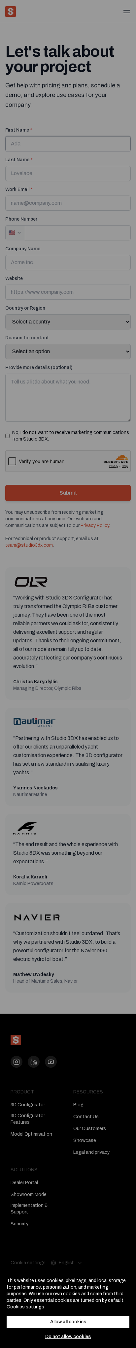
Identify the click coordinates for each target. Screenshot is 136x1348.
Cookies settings (25, 1306)
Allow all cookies (68, 1321)
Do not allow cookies (68, 1336)
